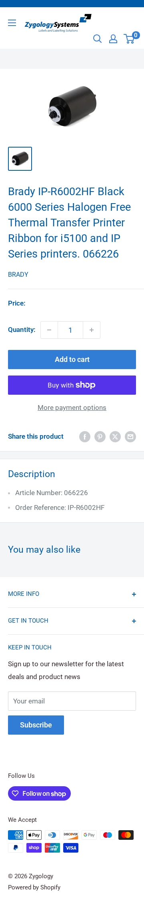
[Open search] (97, 38)
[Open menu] (12, 23)
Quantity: (22, 330)
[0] (129, 39)
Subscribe (36, 725)
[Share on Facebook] (84, 436)
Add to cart (72, 359)
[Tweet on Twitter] (115, 436)
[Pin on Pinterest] (100, 436)
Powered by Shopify (34, 887)
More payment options (72, 408)
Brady (18, 274)
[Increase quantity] (91, 330)
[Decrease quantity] (49, 330)
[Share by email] (130, 436)
